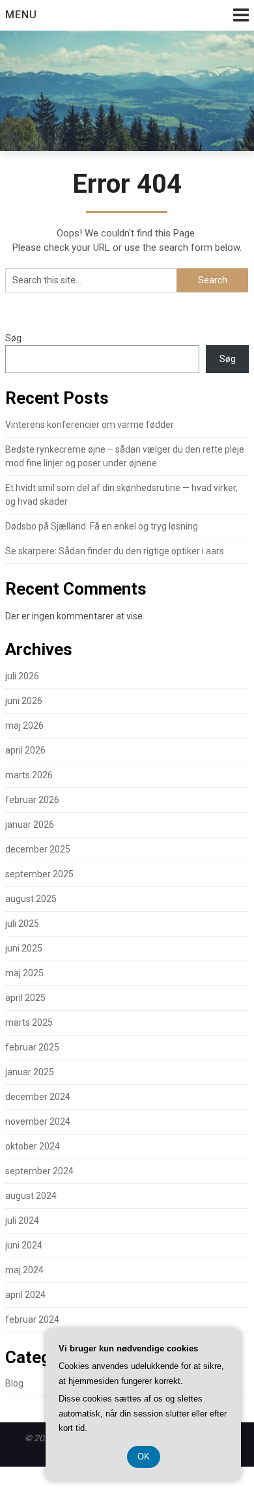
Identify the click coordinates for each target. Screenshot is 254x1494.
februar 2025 (32, 1047)
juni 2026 (23, 701)
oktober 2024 (32, 1146)
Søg (13, 338)
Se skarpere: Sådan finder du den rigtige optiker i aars (114, 551)
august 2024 (31, 1196)
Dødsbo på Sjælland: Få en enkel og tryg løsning (101, 526)
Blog (14, 1383)
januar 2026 (29, 824)
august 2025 (31, 899)
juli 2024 (22, 1220)
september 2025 (39, 874)
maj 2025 (24, 973)
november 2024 (37, 1121)
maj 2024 (24, 1270)
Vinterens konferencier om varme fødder (89, 424)
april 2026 (25, 750)
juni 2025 (23, 948)
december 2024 (37, 1097)
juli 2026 (22, 676)
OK (143, 1456)
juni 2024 (23, 1245)
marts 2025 (29, 1022)
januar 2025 (29, 1072)
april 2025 (25, 998)
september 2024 (39, 1171)
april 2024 (25, 1295)
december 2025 (37, 849)
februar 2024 (32, 1319)
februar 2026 (32, 800)
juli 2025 (22, 923)
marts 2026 (29, 775)
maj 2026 (24, 725)
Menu (21, 14)
